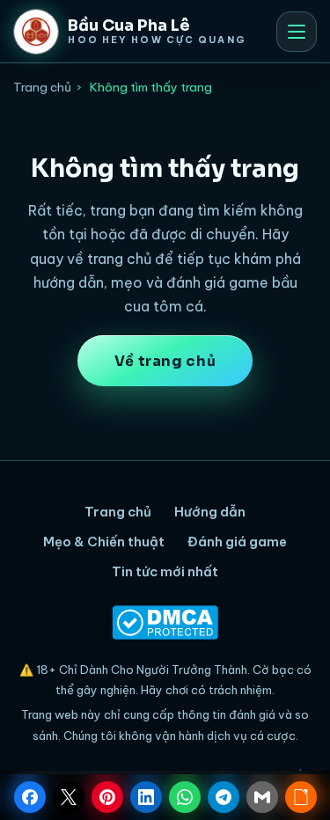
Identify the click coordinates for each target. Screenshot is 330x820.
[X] (68, 797)
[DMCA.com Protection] (165, 622)
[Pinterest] (107, 797)
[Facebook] (30, 797)
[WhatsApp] (185, 797)
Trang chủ (42, 87)
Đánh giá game (237, 541)
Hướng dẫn (210, 511)
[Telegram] (223, 797)
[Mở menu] (296, 31)
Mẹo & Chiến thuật (104, 541)
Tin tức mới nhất (165, 571)
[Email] (262, 797)
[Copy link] (301, 797)
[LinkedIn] (146, 797)
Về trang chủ (165, 361)
